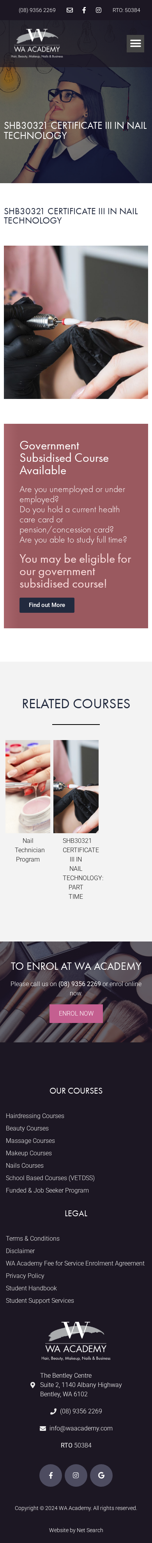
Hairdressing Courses (35, 1116)
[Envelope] (70, 10)
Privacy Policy (25, 1275)
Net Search (90, 1530)
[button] (135, 43)
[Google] (101, 1475)
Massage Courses (30, 1140)
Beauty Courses (27, 1128)
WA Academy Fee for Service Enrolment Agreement (75, 1263)
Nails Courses (25, 1165)
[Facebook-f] (84, 10)
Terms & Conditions (33, 1238)
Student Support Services (40, 1300)
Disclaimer (20, 1251)
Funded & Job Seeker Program (47, 1190)
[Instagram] (98, 10)
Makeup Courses (29, 1153)
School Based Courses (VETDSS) (50, 1178)
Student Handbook (31, 1288)
